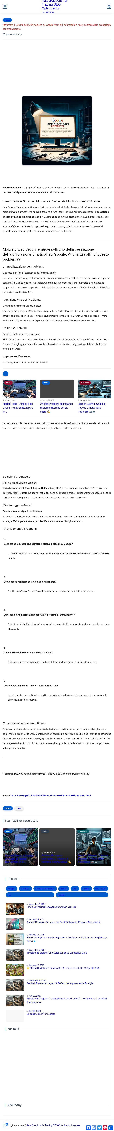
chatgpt (85, 888)
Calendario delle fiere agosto (41, 1014)
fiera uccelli (100, 888)
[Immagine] (15, 909)
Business (25, 888)
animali (63, 888)
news (7, 20)
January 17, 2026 (36, 934)
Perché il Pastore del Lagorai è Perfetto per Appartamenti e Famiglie (60, 983)
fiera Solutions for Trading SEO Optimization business (53, 1125)
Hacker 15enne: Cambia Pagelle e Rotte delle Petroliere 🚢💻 (91, 407)
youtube (61, 895)
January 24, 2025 (36, 919)
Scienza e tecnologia (44, 888)
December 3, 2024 (37, 950)
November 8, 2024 (37, 904)
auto (74, 888)
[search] (109, 6)
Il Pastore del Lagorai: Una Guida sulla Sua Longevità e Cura (57, 953)
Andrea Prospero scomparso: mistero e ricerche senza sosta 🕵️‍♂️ (56, 407)
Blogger (11, 888)
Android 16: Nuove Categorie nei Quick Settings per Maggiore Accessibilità (63, 922)
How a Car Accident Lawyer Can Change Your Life (51, 907)
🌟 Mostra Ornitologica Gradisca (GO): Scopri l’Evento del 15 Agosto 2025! (63, 968)
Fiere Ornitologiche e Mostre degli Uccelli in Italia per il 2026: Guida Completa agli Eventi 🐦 (67, 939)
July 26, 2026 (35, 996)
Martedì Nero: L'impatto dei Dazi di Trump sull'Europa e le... (18, 407)
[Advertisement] (57, 66)
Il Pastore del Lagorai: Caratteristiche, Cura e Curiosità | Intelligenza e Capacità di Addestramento (67, 1000)
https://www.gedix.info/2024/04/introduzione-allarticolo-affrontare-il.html (51, 795)
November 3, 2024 (37, 980)
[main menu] (5, 6)
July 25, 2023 (35, 1011)
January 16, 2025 (36, 965)
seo (9, 895)
